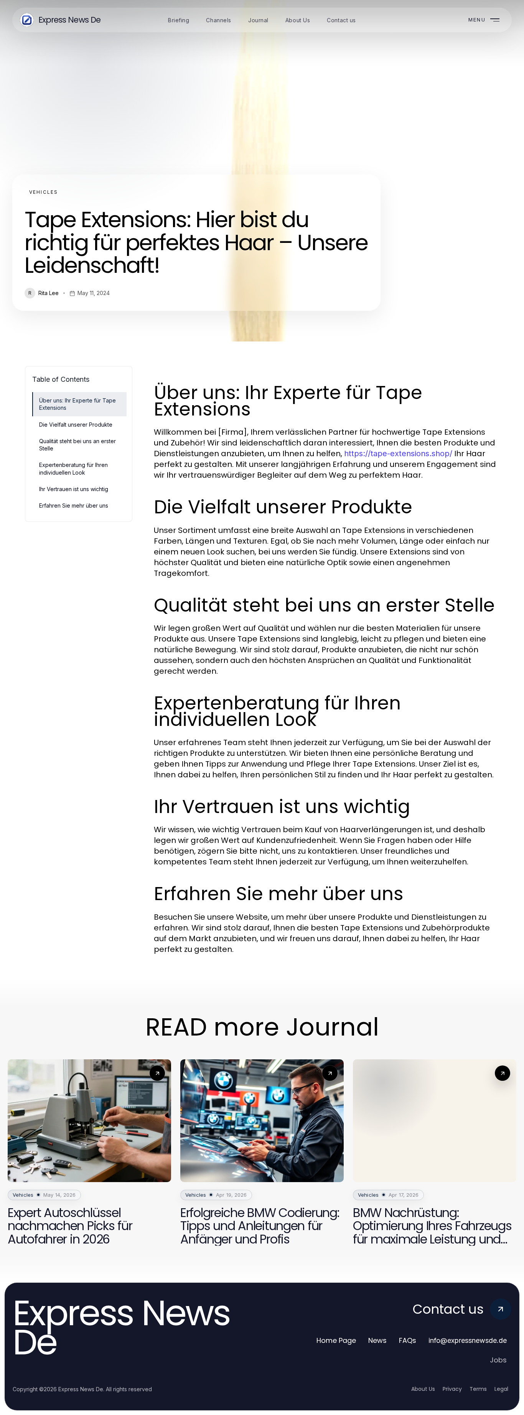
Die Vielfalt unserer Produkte (75, 424)
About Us (423, 1389)
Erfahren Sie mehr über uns (73, 505)
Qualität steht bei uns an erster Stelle (77, 445)
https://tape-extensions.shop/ (398, 453)
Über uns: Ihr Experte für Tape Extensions (77, 404)
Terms (478, 1389)
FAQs (407, 1340)
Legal (501, 1389)
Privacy (452, 1389)
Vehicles (43, 192)
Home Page (336, 1340)
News (377, 1340)
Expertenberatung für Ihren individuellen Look (73, 468)
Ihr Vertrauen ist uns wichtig (73, 489)
